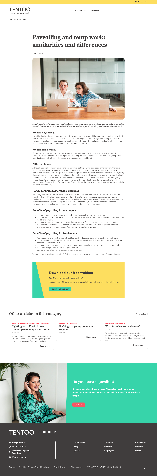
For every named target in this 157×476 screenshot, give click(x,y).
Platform (95, 11)
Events (77, 451)
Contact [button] (78, 404)
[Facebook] (38, 433)
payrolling (59, 254)
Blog (76, 447)
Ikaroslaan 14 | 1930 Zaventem (21, 452)
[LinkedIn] (55, 433)
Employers (109, 451)
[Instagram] (49, 433)
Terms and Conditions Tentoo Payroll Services (29, 467)
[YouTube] (44, 433)
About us (108, 443)
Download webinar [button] (60, 289)
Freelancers (81, 11)
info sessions (85, 254)
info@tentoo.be (19, 443)
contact (97, 254)
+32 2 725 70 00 (19, 447)
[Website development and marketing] (144, 467)
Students (139, 447)
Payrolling (36, 136)
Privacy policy (76, 467)
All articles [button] (141, 314)
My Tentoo (139, 2)
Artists (138, 451)
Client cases (79, 443)
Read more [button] (45, 346)
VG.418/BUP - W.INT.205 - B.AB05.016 (104, 467)
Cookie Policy (60, 467)
